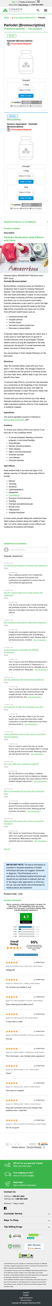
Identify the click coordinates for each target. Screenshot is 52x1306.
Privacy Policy (26, 1300)
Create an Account (27, 2)
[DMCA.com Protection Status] (26, 1255)
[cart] (38, 2)
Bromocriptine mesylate (14, 420)
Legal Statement (26, 1298)
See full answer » (40, 640)
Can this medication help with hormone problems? (24, 680)
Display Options (18, 1147)
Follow (6, 568)
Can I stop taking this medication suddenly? (21, 764)
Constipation (14, 495)
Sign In (15, 2)
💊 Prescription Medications (23, 18)
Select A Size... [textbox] (25, 90)
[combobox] (26, 90)
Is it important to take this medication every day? (23, 707)
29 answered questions (14, 29)
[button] (26, 105)
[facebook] (5, 1207)
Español (26, 1293)
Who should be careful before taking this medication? (25, 623)
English (26, 1295)
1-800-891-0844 (17, 1196)
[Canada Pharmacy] (13, 10)
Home (6, 18)
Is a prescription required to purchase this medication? (26, 566)
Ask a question (35, 29)
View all (7, 849)
